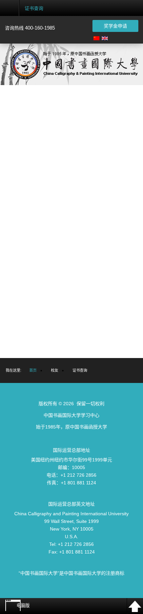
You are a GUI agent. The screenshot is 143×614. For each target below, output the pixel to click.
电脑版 (23, 605)
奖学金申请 (115, 26)
